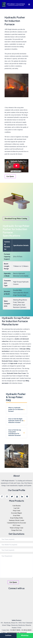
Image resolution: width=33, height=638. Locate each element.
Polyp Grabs (16, 510)
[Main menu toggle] (29, 4)
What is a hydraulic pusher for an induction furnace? (15, 409)
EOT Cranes (16, 525)
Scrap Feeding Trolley (16, 518)
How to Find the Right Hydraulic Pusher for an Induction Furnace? (15, 420)
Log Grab (16, 508)
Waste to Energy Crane (16, 528)
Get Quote (10, 176)
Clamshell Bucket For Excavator (16, 523)
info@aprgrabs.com (26, 632)
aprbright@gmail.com (13, 632)
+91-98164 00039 (26, 630)
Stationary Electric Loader (16, 520)
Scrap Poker (16, 515)
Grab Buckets (17, 506)
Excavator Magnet (16, 513)
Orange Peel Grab (16, 530)
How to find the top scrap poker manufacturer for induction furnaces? (14, 432)
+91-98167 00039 (15, 630)
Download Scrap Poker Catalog (16, 218)
